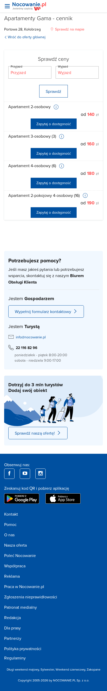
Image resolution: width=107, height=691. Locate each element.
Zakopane (94, 669)
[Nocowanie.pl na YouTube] (25, 474)
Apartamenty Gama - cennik (38, 18)
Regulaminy (15, 658)
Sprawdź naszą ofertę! (35, 433)
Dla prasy (12, 628)
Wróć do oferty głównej (26, 37)
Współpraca (14, 566)
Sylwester (47, 669)
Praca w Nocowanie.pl (24, 586)
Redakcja (12, 617)
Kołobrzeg (32, 29)
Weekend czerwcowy (70, 669)
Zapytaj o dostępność (53, 124)
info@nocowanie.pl (31, 337)
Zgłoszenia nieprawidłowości (30, 597)
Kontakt (11, 514)
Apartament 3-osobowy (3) (32, 136)
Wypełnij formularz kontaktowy (43, 311)
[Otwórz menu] (7, 6)
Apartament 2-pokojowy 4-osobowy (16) (44, 195)
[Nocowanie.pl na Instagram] (40, 474)
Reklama (12, 576)
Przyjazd (16, 66)
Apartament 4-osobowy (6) (32, 165)
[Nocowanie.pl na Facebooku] (9, 474)
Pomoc (10, 524)
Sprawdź (53, 91)
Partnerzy (12, 638)
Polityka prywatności (22, 648)
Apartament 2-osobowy (30, 106)
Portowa (10, 29)
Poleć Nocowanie (20, 555)
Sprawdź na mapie (69, 29)
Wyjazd (63, 66)
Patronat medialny (20, 607)
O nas (9, 535)
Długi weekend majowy (23, 669)
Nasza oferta (15, 545)
